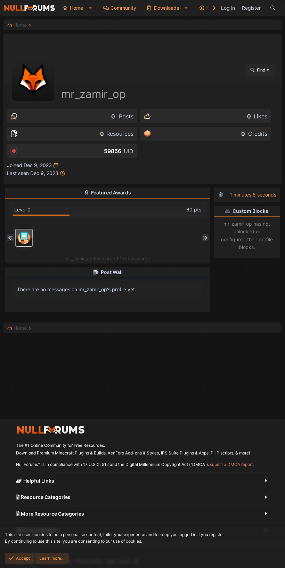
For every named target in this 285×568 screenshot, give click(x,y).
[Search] (272, 8)
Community (123, 8)
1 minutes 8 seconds (253, 195)
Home (76, 8)
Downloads (166, 8)
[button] (90, 8)
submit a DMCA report (231, 464)
